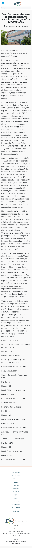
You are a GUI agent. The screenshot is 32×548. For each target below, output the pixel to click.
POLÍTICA (16, 501)
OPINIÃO (16, 498)
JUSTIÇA (16, 495)
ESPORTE (16, 488)
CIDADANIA (16, 479)
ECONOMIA (16, 485)
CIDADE (16, 482)
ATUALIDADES (16, 475)
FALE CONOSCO (16, 508)
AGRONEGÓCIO (16, 472)
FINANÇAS (16, 492)
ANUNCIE (16, 511)
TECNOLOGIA (16, 504)
